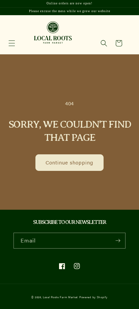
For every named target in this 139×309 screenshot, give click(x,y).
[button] (103, 43)
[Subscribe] (117, 241)
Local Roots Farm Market (60, 297)
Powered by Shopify (93, 297)
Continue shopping (69, 162)
